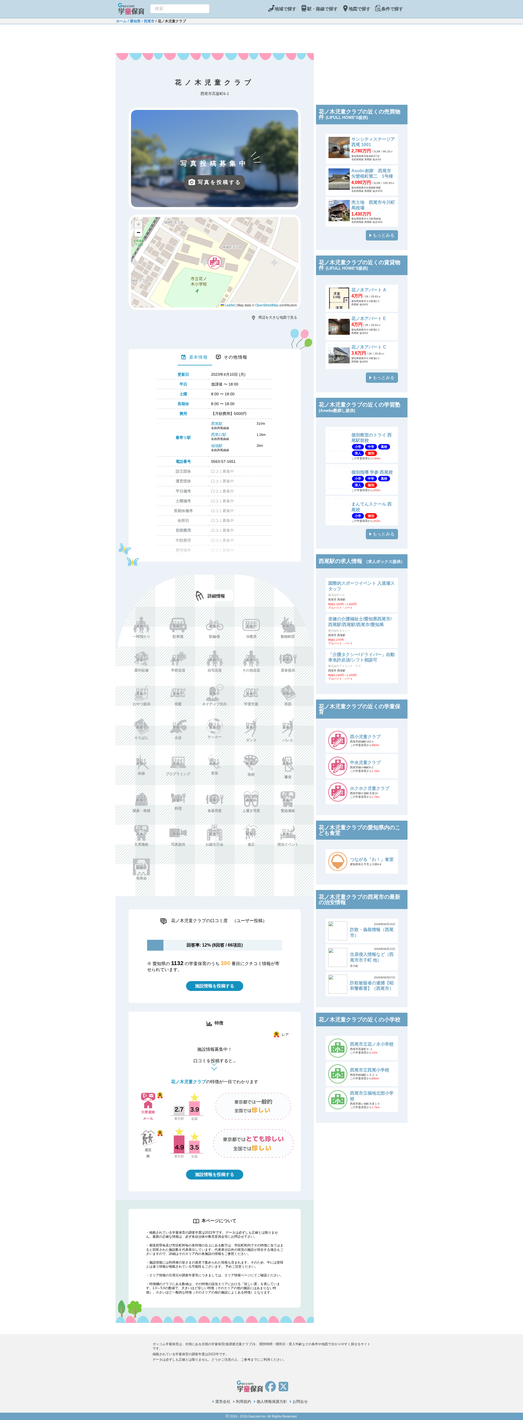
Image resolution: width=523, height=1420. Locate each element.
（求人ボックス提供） (384, 561)
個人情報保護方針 (272, 1401)
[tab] (195, 357)
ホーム (121, 21)
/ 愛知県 (134, 21)
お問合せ (300, 1401)
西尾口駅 (218, 434)
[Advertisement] (214, 38)
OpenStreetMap (267, 305)
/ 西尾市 (147, 21)
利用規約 (243, 1401)
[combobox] (179, 8)
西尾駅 (217, 423)
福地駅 (217, 445)
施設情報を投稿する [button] (214, 986)
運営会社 (222, 1401)
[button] (214, 262)
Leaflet (229, 305)
